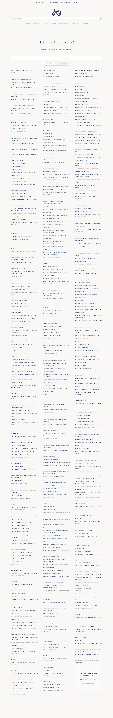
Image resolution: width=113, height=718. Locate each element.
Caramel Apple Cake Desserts (20, 359)
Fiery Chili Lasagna (49, 86)
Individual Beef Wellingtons (52, 302)
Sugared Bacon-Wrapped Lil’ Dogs (85, 427)
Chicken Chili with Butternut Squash (22, 451)
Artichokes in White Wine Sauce (21, 79)
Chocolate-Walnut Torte (19, 525)
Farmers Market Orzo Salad (51, 80)
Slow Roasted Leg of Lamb (83, 327)
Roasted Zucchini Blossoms (83, 211)
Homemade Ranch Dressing (51, 278)
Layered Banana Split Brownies (52, 350)
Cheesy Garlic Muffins (18, 419)
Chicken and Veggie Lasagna (19, 445)
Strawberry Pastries (81, 409)
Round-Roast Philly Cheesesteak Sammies (87, 223)
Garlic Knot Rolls (48, 136)
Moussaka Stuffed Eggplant (51, 459)
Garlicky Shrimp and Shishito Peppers (54, 150)
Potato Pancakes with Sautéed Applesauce (88, 70)
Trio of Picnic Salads (81, 533)
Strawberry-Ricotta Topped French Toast (87, 412)
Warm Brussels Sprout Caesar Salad (86, 605)
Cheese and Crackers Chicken (20, 410)
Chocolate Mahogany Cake (19, 513)
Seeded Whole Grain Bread (83, 279)
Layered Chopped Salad (50, 353)
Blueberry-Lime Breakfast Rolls (21, 239)
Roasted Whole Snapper (82, 205)
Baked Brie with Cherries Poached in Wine (24, 125)
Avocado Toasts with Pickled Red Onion (23, 117)
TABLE (45, 24)
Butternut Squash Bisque (19, 335)
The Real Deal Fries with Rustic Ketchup (87, 131)
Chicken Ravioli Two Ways (19, 483)
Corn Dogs (14, 596)
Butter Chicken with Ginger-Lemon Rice (23, 318)
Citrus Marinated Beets (18, 549)
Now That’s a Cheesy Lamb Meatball (53, 535)
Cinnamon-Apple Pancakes (19, 540)
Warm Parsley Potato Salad (83, 608)
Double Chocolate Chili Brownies (21, 679)
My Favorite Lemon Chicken (51, 491)
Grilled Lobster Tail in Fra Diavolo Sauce (55, 215)
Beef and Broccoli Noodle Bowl (21, 178)
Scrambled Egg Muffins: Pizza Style (85, 258)
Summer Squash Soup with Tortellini (86, 431)
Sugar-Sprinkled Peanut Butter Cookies (87, 424)
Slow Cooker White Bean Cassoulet (85, 324)
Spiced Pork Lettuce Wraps (83, 368)
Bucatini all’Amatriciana (18, 303)
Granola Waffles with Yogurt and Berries (56, 174)
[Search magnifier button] (101, 18)
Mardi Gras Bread (48, 398)
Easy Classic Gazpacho (18, 694)
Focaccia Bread (47, 104)
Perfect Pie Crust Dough (50, 623)
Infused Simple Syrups (49, 313)
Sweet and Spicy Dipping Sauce (84, 463)
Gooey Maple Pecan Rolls (50, 168)
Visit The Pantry (88, 683)
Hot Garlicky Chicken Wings (51, 290)
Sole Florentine (80, 341)
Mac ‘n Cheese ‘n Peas (49, 385)
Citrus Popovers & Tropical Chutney (22, 552)
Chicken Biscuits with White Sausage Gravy (24, 448)
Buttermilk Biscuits (17, 327)
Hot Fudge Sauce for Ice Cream (52, 287)
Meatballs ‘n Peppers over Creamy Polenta (56, 409)
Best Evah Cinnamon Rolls (19, 193)
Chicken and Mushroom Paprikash (21, 442)
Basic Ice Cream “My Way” (18, 163)
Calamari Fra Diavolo (17, 347)
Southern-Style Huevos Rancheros (85, 356)
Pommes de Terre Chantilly (51, 687)
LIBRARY (28, 24)
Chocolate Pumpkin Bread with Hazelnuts (24, 516)
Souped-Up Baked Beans (82, 344)
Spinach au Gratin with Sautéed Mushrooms (88, 389)
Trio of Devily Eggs (80, 527)
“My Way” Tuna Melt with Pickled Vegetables (56, 512)
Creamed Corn (15, 613)
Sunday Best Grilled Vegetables (84, 439)
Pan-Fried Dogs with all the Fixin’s (53, 582)
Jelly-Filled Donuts (49, 329)
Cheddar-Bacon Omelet (18, 402)
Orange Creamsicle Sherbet (51, 547)
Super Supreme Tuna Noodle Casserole (86, 457)
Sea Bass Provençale (81, 261)
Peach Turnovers (48, 594)
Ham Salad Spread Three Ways (52, 257)
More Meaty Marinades (50, 442)
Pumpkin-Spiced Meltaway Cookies (85, 119)
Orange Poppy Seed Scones (51, 556)
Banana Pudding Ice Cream (19, 131)
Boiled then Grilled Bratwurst (21, 243)
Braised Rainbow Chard (18, 268)
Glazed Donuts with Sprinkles (52, 154)
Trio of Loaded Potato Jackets (84, 530)
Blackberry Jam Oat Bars (18, 219)
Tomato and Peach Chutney (83, 515)
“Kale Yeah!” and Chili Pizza (51, 332)
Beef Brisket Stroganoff (18, 181)
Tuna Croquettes (80, 548)
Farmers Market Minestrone (51, 76)
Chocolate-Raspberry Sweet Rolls (21, 522)
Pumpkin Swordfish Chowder (83, 110)
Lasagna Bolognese (49, 339)
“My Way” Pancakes (48, 506)
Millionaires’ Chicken (49, 430)
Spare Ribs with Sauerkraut (83, 365)
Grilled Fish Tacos (48, 198)
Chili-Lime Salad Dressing (19, 487)
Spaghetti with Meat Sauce (83, 362)
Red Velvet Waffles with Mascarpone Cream (88, 134)
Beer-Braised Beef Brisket (19, 190)
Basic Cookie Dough (17, 160)
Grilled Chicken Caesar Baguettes (53, 189)
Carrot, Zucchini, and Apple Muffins (22, 371)
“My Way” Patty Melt (49, 509)
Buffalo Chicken (16, 312)
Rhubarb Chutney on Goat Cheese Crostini (87, 140)
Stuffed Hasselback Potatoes (84, 421)
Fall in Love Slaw (48, 73)
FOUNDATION (63, 24)
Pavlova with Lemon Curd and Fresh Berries (56, 590)
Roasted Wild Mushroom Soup (84, 208)
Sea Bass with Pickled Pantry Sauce (85, 265)
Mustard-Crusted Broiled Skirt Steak (54, 482)
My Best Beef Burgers (49, 485)
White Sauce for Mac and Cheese (84, 626)
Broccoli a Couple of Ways (19, 289)
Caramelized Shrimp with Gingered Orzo (23, 362)
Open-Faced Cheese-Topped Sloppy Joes (54, 544)
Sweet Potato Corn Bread (82, 472)
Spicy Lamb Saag (79, 375)
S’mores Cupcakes (80, 226)
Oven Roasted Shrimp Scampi (51, 573)
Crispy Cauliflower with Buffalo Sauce (23, 634)
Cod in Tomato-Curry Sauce (19, 590)
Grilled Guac (47, 206)
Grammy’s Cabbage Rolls (50, 171)
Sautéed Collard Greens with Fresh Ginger (88, 243)
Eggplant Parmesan (49, 70)
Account (84, 24)
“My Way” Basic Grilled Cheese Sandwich (55, 494)
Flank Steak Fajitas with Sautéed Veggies (55, 89)
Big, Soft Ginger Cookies (18, 205)
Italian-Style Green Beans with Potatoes (55, 326)
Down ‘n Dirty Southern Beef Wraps (22, 682)
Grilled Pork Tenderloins (51, 218)
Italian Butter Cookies (50, 323)
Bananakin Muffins (17, 135)
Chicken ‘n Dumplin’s (17, 428)
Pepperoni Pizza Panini (49, 616)
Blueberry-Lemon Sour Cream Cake (21, 236)
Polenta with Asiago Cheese (51, 684)
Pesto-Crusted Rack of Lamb (51, 638)
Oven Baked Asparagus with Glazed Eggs (55, 570)
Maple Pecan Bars (48, 394)
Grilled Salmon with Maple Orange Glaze (55, 221)
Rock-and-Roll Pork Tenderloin (85, 220)
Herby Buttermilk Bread (50, 266)
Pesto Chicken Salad (49, 635)
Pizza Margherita (48, 667)
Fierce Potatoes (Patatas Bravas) (53, 83)
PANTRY (37, 24)
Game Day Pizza (47, 133)
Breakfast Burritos (17, 276)
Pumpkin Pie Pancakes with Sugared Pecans (88, 107)
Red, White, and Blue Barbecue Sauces (86, 137)
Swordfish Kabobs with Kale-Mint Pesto (87, 478)
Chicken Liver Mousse (17, 466)
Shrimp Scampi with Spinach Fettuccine (87, 306)
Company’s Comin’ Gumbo (18, 593)
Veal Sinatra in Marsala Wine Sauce (85, 571)
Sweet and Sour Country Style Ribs (85, 460)
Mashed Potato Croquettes (51, 401)
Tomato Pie (78, 518)
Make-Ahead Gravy (48, 391)
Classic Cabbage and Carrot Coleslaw (23, 555)
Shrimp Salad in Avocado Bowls (84, 303)
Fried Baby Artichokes (50, 110)
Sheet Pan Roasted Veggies (83, 282)
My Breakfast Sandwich (50, 488)
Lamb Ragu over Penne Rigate (52, 335)
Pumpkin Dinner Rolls (81, 92)
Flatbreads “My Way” (49, 98)
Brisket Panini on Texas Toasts (20, 286)
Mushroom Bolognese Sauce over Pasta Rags (56, 462)
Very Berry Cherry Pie (81, 594)
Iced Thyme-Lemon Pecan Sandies (53, 298)
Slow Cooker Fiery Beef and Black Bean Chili (88, 320)
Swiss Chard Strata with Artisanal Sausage (88, 475)
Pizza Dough (46, 664)
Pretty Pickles (79, 80)
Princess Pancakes (80, 86)
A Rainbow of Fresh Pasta (82, 122)
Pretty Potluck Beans (81, 83)
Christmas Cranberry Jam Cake (20, 528)
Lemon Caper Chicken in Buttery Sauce (54, 360)
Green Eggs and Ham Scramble (52, 183)
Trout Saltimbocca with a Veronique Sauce (88, 542)
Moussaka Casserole (49, 456)
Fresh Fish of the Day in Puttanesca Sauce (55, 107)
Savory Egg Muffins (81, 246)
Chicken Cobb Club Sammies (19, 454)
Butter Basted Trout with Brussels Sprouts (24, 315)
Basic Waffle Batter (17, 166)
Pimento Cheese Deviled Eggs (52, 644)
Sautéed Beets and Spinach (83, 235)
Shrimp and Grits (80, 291)
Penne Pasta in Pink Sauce (50, 613)
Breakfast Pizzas (16, 280)
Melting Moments (48, 412)
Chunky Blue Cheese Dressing (20, 531)
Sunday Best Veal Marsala (83, 448)
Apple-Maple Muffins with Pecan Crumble (23, 76)
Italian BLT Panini (48, 320)
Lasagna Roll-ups (48, 342)
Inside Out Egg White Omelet (51, 317)
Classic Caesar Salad (17, 558)
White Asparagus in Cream (83, 623)
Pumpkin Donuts (79, 95)
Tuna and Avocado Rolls (82, 545)
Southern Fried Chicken (82, 347)
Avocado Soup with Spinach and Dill (22, 113)
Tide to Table (79, 512)
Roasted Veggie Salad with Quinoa (85, 202)
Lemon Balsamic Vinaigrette (51, 357)
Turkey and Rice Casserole (83, 551)
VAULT (53, 24)
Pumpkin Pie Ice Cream (81, 104)
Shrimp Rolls (79, 300)
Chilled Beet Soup (16, 495)
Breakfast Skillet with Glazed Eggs (22, 283)
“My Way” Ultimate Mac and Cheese (53, 516)
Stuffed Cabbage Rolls (82, 418)
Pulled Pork (78, 89)
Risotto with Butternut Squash (84, 154)
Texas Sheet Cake (80, 503)
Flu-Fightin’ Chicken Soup (51, 101)
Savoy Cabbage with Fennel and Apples (86, 250)
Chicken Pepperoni (16, 480)
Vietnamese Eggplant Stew (83, 602)
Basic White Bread (16, 169)
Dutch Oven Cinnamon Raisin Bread (22, 688)
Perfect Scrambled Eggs (50, 626)
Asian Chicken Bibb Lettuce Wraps (21, 87)
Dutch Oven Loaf (16, 691)
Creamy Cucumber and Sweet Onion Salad (23, 622)
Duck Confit (15, 685)
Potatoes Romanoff (81, 73)
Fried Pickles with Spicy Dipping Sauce (54, 113)
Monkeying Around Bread (50, 438)
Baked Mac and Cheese (18, 128)
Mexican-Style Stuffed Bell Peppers (54, 416)
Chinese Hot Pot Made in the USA (21, 498)
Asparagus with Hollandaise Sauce (22, 105)
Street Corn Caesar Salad (83, 415)
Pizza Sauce (46, 670)
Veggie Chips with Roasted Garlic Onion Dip (88, 574)
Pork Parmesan (47, 694)
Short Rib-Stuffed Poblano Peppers (85, 285)
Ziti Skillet (78, 640)
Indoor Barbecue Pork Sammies (52, 310)
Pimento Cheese (47, 641)
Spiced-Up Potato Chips (82, 372)
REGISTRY (74, 24)
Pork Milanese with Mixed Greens (53, 690)
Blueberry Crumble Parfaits (19, 228)
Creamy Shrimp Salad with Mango (21, 625)
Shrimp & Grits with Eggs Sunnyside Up (86, 288)
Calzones (14, 350)
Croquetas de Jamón (17, 648)
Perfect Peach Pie (48, 620)
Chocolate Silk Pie (16, 519)
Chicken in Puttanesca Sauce (20, 457)
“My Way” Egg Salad (48, 497)
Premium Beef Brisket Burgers (84, 76)
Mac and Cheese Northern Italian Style (55, 388)
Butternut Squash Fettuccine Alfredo (23, 344)
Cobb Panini (14, 564)
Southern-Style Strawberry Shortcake (87, 359)
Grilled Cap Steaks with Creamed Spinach (55, 186)
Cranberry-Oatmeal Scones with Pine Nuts (24, 610)
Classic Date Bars (16, 561)
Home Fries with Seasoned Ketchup (53, 269)
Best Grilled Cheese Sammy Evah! (21, 196)
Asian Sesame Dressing (18, 91)
